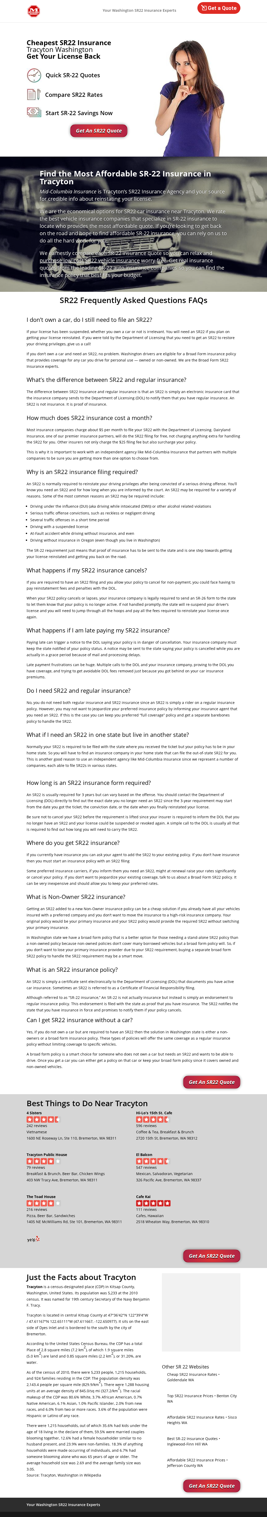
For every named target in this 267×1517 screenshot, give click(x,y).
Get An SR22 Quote (99, 130)
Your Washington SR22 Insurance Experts (139, 11)
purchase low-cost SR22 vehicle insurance (90, 260)
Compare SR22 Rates (74, 94)
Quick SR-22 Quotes (73, 75)
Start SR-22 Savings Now (79, 113)
